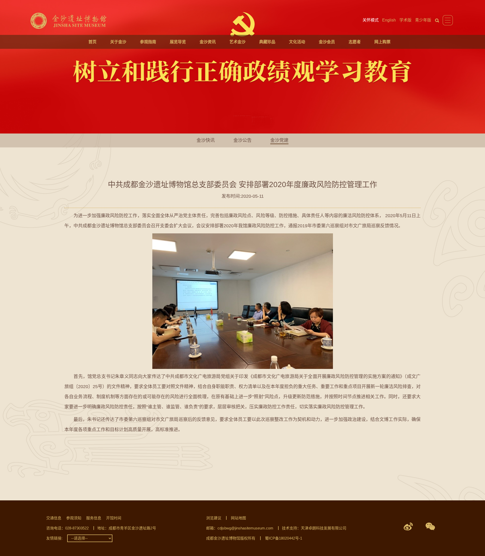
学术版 (405, 20)
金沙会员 (327, 42)
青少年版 (423, 20)
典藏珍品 (267, 42)
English (389, 20)
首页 (92, 42)
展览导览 (178, 42)
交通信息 (53, 518)
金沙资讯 (208, 42)
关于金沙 (118, 42)
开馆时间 (113, 518)
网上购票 (382, 42)
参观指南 (148, 42)
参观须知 (73, 518)
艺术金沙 (237, 42)
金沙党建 (279, 140)
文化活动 (297, 42)
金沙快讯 (206, 140)
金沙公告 (242, 140)
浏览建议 (213, 518)
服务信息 (93, 518)
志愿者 (355, 42)
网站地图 (238, 518)
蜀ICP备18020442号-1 (283, 538)
